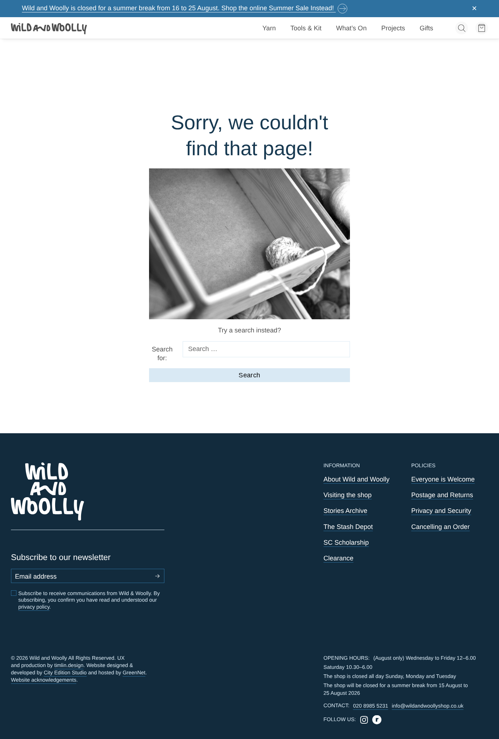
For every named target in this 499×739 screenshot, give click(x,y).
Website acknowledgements (43, 680)
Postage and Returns (442, 495)
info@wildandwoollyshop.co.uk (427, 706)
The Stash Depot (348, 526)
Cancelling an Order (440, 526)
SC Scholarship (346, 542)
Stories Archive (345, 510)
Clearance (339, 558)
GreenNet (134, 673)
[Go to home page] (49, 28)
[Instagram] (364, 719)
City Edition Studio (65, 673)
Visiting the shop (348, 495)
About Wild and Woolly (357, 479)
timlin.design (68, 665)
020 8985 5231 (370, 706)
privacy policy (33, 607)
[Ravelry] (376, 719)
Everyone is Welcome (443, 479)
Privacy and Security (441, 510)
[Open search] (461, 28)
